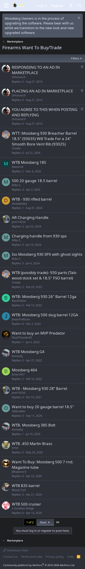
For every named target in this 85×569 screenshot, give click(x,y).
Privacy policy (55, 557)
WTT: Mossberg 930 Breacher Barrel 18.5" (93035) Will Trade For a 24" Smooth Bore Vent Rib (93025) (44, 139)
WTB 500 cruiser (26, 504)
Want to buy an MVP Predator (38, 333)
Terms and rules (31, 557)
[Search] (79, 5)
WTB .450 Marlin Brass (32, 443)
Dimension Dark (17, 550)
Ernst (15, 448)
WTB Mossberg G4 (28, 351)
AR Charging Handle (30, 217)
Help (70, 557)
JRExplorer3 (19, 472)
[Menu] (6, 5)
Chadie (16, 148)
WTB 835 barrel (25, 485)
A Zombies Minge (23, 508)
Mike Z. (16, 185)
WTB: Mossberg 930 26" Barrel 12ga (44, 296)
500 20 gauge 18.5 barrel (34, 180)
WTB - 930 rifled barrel (32, 199)
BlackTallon (19, 301)
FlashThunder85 (22, 338)
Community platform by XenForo (39, 565)
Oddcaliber (19, 411)
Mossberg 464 (24, 369)
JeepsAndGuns (21, 319)
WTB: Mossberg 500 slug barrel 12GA (45, 314)
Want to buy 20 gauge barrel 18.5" (43, 406)
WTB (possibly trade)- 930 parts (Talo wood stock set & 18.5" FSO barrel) (44, 275)
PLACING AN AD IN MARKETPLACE (42, 91)
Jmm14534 (18, 222)
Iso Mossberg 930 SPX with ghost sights (47, 254)
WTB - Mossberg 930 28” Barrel (39, 388)
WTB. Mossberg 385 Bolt (33, 425)
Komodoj (17, 356)
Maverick (17, 167)
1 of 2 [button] (30, 522)
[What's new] (70, 5)
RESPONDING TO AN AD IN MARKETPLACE (36, 70)
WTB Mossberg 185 (29, 162)
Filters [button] (75, 58)
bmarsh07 (18, 374)
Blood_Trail (19, 490)
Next (43, 522)
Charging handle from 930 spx (39, 236)
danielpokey (19, 204)
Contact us (10, 557)
